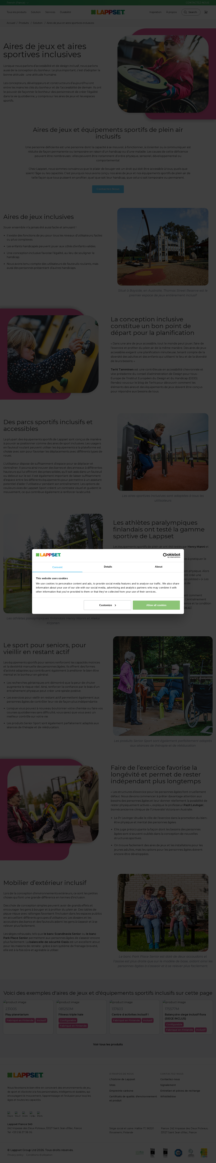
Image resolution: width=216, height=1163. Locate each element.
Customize (105, 605)
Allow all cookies (156, 605)
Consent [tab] (57, 567)
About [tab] (158, 566)
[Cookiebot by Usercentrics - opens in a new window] (165, 555)
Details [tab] (108, 566)
